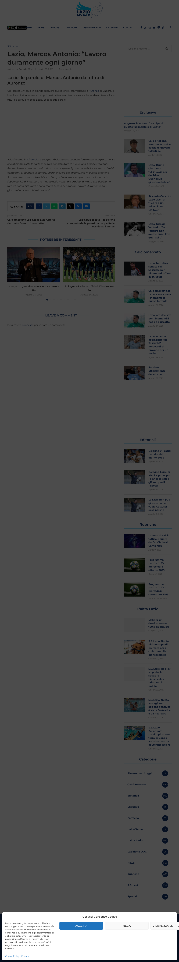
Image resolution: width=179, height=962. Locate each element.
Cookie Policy (12, 956)
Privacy (25, 956)
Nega (127, 925)
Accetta (81, 925)
